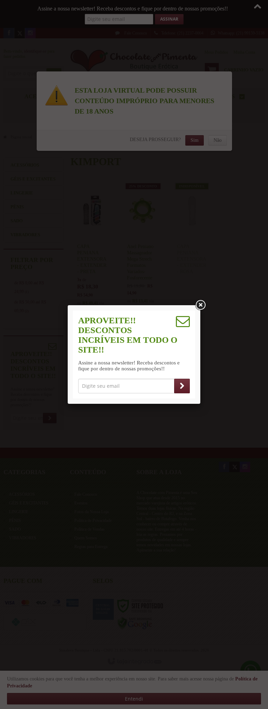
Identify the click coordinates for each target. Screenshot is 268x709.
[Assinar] (182, 386)
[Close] (200, 305)
